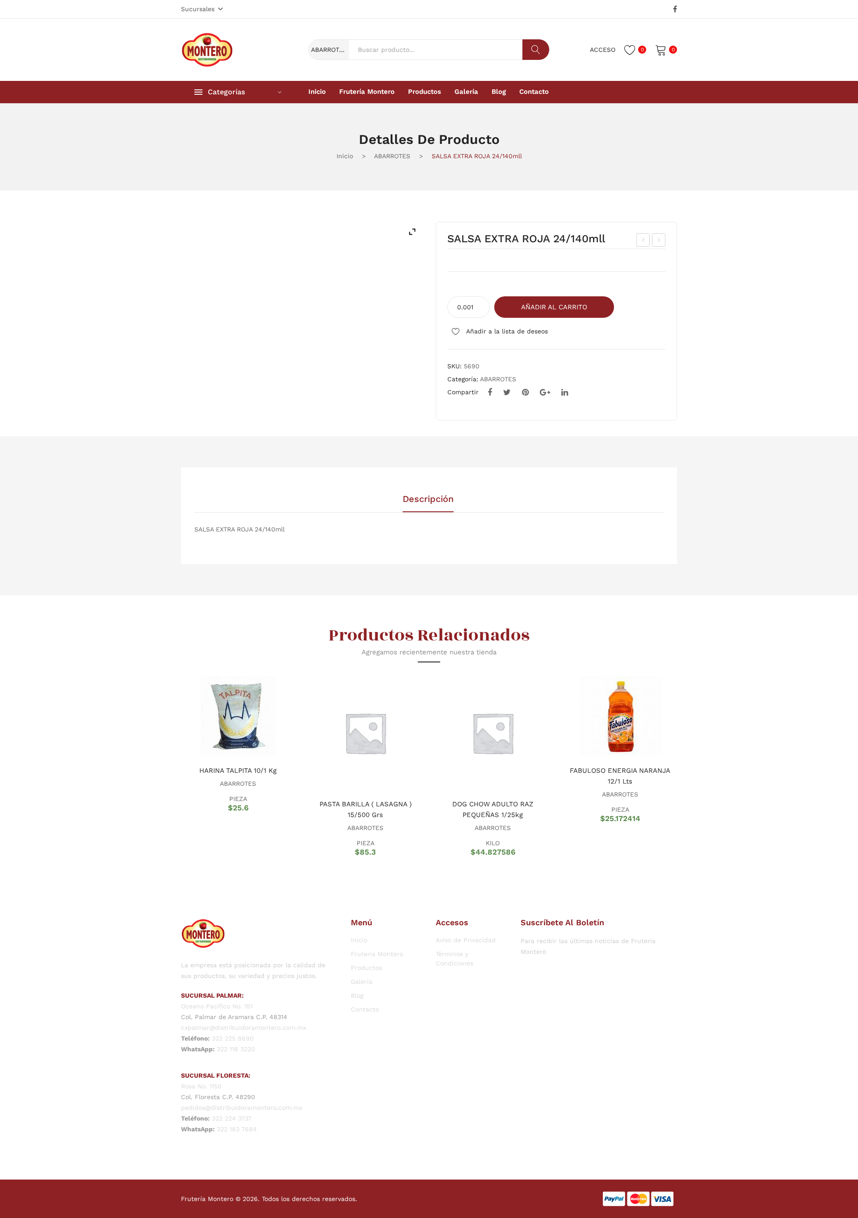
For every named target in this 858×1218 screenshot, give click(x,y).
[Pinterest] (525, 392)
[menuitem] (317, 92)
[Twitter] (507, 392)
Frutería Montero (377, 953)
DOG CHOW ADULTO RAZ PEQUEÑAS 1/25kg (492, 809)
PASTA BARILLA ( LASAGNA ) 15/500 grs (366, 809)
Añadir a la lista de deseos (506, 331)
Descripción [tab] (428, 499)
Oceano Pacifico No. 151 (216, 1006)
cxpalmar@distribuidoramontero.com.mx (243, 1027)
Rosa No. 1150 (201, 1086)
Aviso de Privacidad (466, 940)
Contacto (365, 1009)
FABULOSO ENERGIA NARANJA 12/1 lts (620, 776)
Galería (361, 981)
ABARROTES (392, 156)
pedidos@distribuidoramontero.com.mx (241, 1107)
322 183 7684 (237, 1129)
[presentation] (170, 765)
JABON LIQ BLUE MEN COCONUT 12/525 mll (659, 241)
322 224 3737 (232, 1118)
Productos (366, 967)
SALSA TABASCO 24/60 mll (643, 241)
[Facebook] (675, 9)
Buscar (535, 49)
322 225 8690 (233, 1038)
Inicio (344, 156)
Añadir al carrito (554, 307)
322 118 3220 (236, 1049)
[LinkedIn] (564, 392)
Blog (357, 995)
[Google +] (545, 392)
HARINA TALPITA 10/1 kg (238, 771)
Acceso (602, 49)
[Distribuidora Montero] (207, 49)
